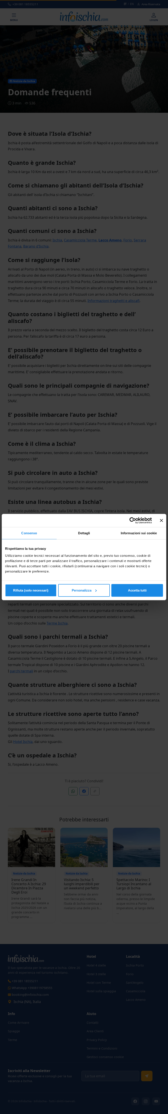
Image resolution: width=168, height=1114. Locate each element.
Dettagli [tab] (84, 533)
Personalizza (81, 590)
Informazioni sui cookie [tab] (139, 533)
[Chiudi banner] (161, 520)
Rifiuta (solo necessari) (30, 590)
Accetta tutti (137, 590)
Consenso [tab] (29, 533)
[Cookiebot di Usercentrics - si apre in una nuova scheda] (133, 520)
